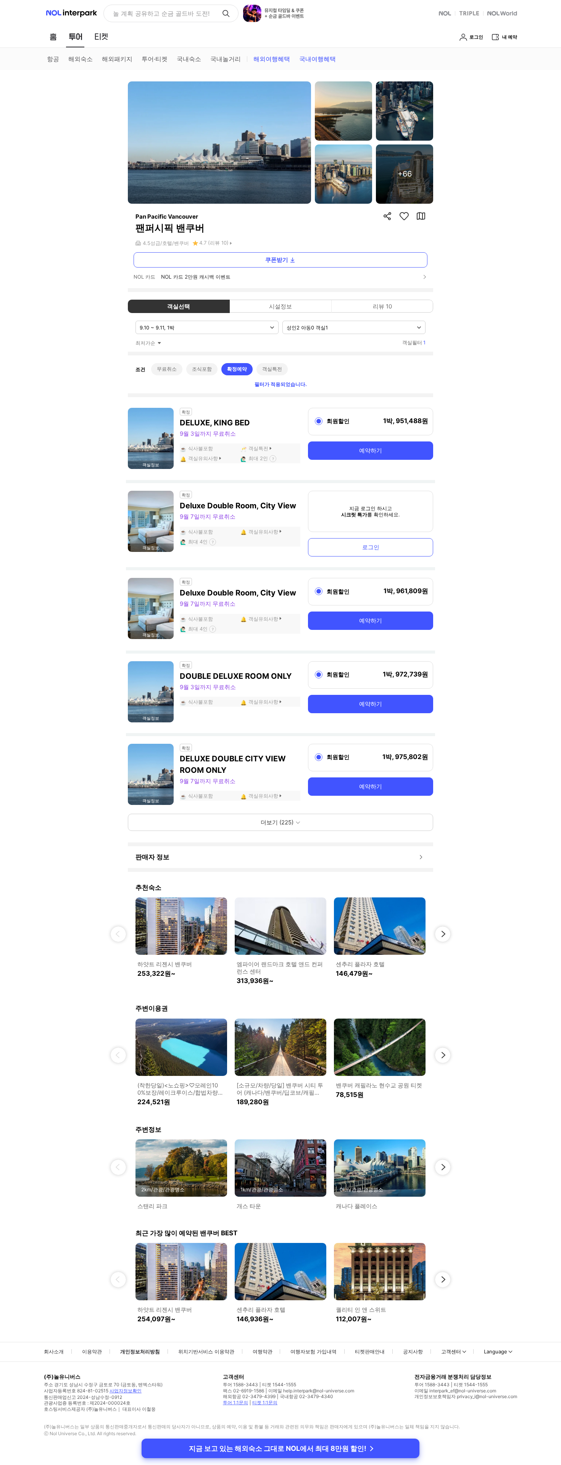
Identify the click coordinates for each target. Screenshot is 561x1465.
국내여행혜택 (317, 59)
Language (495, 1351)
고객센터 (451, 1351)
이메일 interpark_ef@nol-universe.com (455, 1391)
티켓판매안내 (370, 1351)
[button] (118, 934)
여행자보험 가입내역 (313, 1351)
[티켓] (101, 36)
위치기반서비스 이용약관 (206, 1351)
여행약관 (262, 1351)
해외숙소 (80, 59)
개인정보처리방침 (140, 1351)
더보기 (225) (277, 822)
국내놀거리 (225, 59)
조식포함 (202, 369)
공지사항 (413, 1351)
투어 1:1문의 (235, 1402)
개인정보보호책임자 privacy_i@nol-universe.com (465, 1396)
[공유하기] (387, 216)
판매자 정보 (152, 857)
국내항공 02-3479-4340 (306, 1396)
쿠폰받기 (276, 259)
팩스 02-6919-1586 (243, 1391)
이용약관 (92, 1351)
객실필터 (414, 342)
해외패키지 (117, 59)
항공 (53, 59)
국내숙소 (189, 59)
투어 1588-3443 (240, 1384)
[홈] (53, 36)
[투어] (75, 36)
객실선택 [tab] (178, 306)
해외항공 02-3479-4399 (249, 1396)
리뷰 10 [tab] (382, 306)
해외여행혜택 (271, 59)
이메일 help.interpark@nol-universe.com (311, 1391)
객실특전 (272, 369)
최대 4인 (198, 542)
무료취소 (167, 369)
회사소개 (54, 1351)
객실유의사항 (203, 458)
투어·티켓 (155, 59)
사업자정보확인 (126, 1391)
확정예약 (237, 369)
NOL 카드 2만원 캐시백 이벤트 (196, 277)
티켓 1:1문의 (264, 1402)
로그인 (370, 547)
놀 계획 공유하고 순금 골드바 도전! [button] (161, 13)
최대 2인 (258, 458)
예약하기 (370, 450)
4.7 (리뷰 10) (214, 243)
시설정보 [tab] (280, 306)
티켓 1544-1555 (279, 1384)
